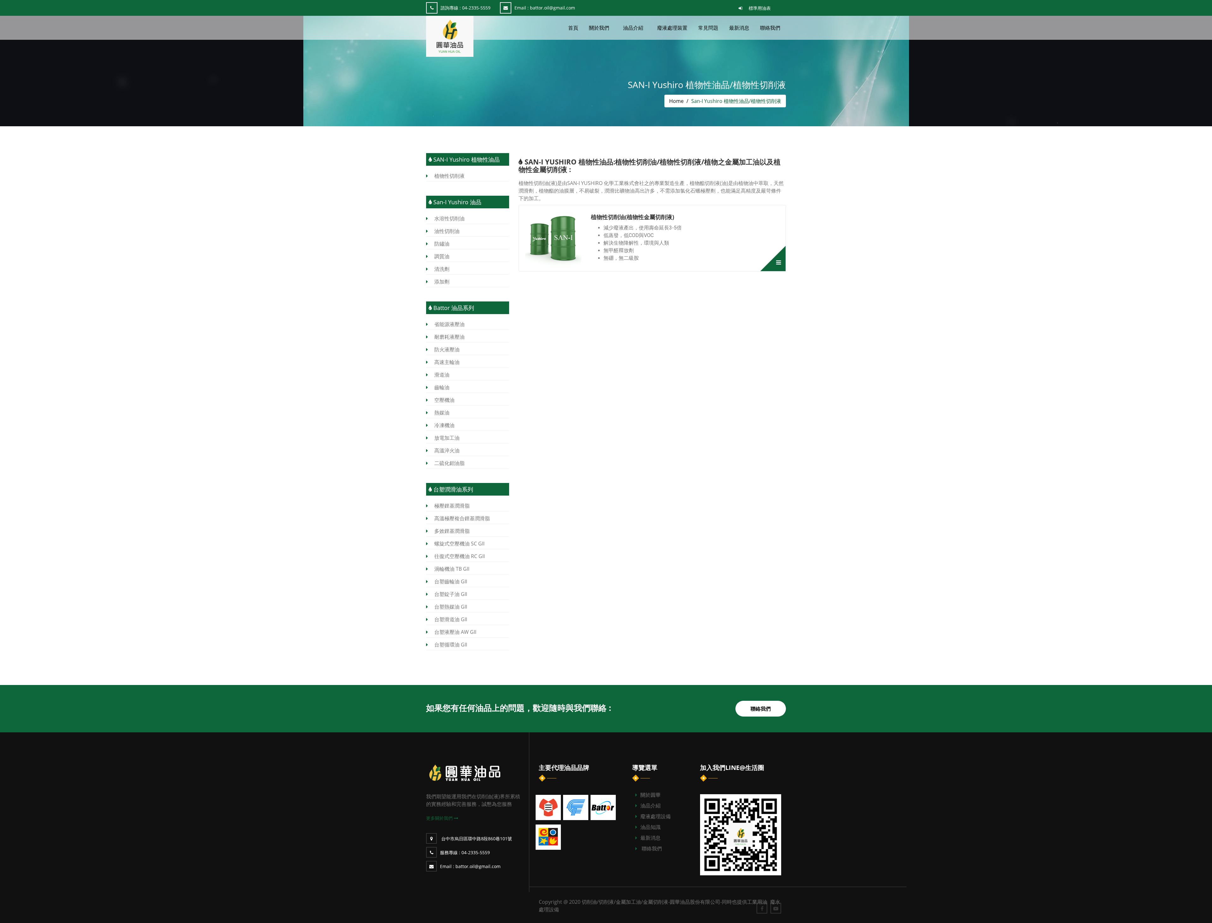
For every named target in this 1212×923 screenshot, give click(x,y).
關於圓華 (650, 794)
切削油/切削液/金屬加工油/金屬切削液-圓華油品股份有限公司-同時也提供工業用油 (675, 901)
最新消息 (739, 27)
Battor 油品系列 (453, 308)
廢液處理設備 (655, 816)
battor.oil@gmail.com (544, 8)
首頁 (573, 27)
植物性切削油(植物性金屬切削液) (632, 217)
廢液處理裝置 (672, 27)
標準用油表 (760, 8)
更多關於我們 (440, 818)
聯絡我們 (770, 27)
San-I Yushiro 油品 (456, 202)
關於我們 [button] (599, 27)
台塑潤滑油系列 (452, 489)
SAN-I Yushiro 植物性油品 (466, 159)
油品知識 (650, 827)
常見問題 (708, 27)
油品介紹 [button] (633, 27)
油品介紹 (650, 805)
